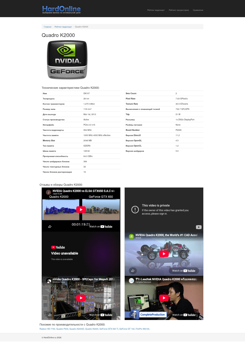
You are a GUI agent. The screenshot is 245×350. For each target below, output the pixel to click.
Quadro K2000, (92, 328)
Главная (47, 26)
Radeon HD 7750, (48, 328)
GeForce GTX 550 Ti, (109, 328)
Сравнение (198, 9)
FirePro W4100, (143, 328)
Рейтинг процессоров (179, 9)
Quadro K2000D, (77, 328)
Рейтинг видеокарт (156, 9)
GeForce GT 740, (127, 328)
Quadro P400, (62, 328)
